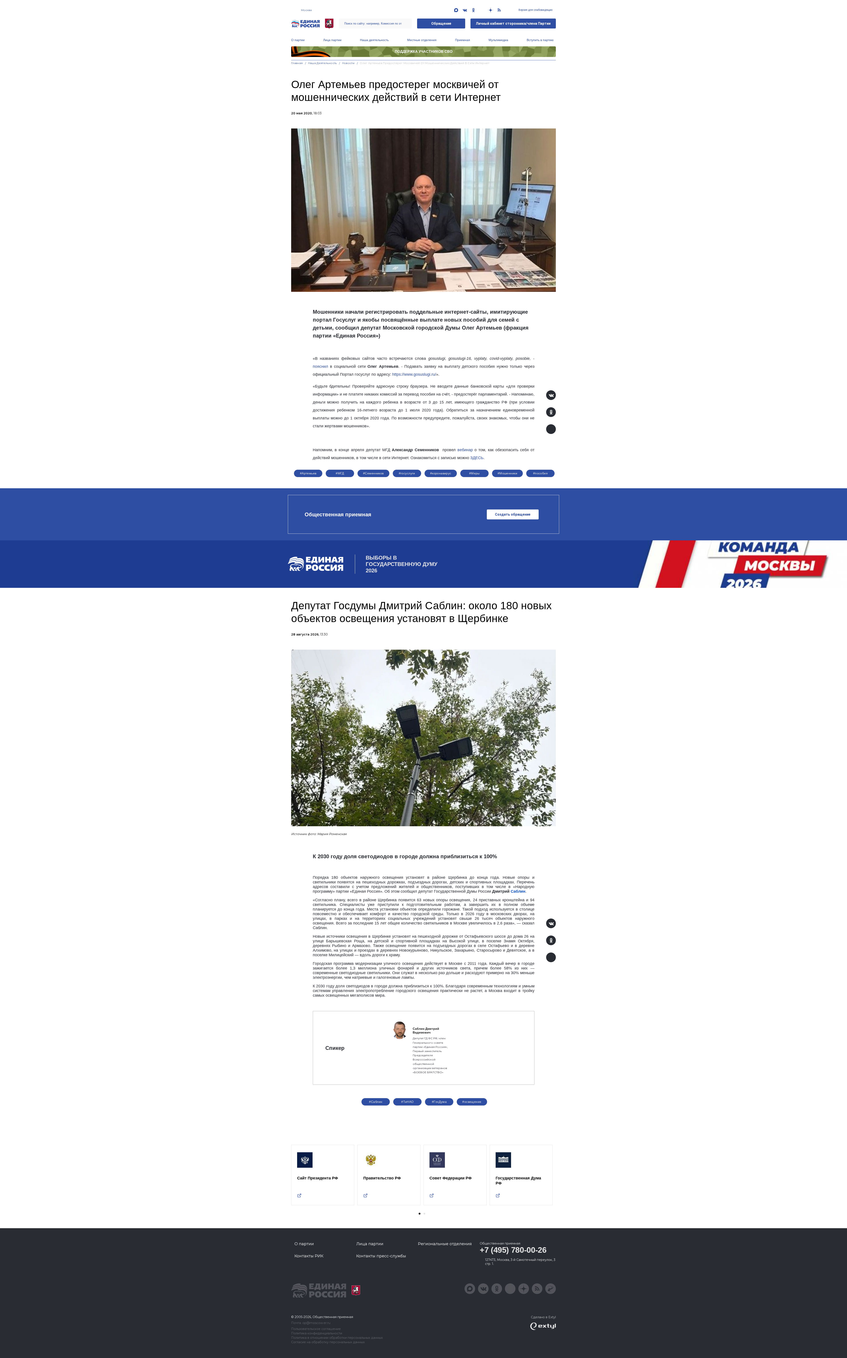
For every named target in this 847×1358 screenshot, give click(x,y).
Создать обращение (512, 514)
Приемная (462, 40)
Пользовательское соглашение (316, 1329)
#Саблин (375, 1101)
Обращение (441, 23)
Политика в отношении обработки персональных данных (337, 1338)
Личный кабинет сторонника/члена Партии (513, 23)
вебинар (465, 450)
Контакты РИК (308, 1256)
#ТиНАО (407, 1101)
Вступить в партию (540, 40)
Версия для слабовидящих (535, 9)
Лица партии (332, 40)
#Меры (474, 473)
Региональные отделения (445, 1243)
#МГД (340, 473)
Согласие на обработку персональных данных (328, 1342)
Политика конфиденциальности (316, 1333)
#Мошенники (507, 473)
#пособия (540, 473)
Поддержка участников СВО (423, 51)
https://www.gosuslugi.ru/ (414, 374)
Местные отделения (422, 40)
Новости (348, 63)
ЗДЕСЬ (476, 458)
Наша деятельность (374, 40)
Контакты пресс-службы (381, 1256)
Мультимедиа (498, 40)
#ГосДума (439, 1101)
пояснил (320, 366)
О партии (298, 40)
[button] (419, 1214)
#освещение (471, 1101)
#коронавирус (440, 473)
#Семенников (373, 473)
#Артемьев (308, 473)
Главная (297, 63)
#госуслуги (407, 473)
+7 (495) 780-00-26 (513, 1249)
